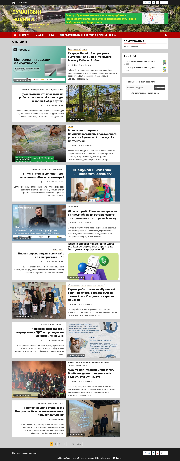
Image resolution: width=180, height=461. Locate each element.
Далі (79, 444)
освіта (84, 49)
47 (73, 444)
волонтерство (86, 362)
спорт (94, 285)
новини (42, 90)
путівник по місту (57, 90)
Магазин (39, 35)
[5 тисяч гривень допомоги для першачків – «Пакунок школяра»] (93, 183)
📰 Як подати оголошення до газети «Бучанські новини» (88, 35)
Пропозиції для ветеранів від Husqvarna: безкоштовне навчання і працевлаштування (39, 411)
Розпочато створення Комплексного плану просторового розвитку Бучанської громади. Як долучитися (92, 136)
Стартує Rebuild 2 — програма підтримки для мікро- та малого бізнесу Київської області (90, 57)
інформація (77, 49)
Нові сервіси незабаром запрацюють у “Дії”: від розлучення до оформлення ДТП (39, 332)
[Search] (166, 35)
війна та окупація (74, 285)
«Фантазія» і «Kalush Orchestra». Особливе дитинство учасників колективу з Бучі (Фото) (91, 373)
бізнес (70, 49)
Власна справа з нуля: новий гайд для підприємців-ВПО (41, 255)
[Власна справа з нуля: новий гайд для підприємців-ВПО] (93, 261)
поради (60, 403)
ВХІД (51, 35)
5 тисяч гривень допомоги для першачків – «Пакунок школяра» (41, 175)
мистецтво (35, 90)
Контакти (24, 35)
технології (100, 285)
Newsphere (101, 458)
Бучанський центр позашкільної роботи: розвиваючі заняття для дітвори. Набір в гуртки (41, 97)
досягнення (96, 362)
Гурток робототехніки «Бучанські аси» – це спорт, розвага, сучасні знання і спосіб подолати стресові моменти (91, 295)
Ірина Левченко (86, 65)
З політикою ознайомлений (146, 93)
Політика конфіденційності (24, 453)
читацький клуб (58, 169)
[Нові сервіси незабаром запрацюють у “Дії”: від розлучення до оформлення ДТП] (93, 340)
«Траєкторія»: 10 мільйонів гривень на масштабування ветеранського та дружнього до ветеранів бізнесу (92, 214)
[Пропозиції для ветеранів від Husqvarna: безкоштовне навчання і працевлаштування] (93, 418)
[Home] (15, 35)
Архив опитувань (131, 46)
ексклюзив (105, 362)
